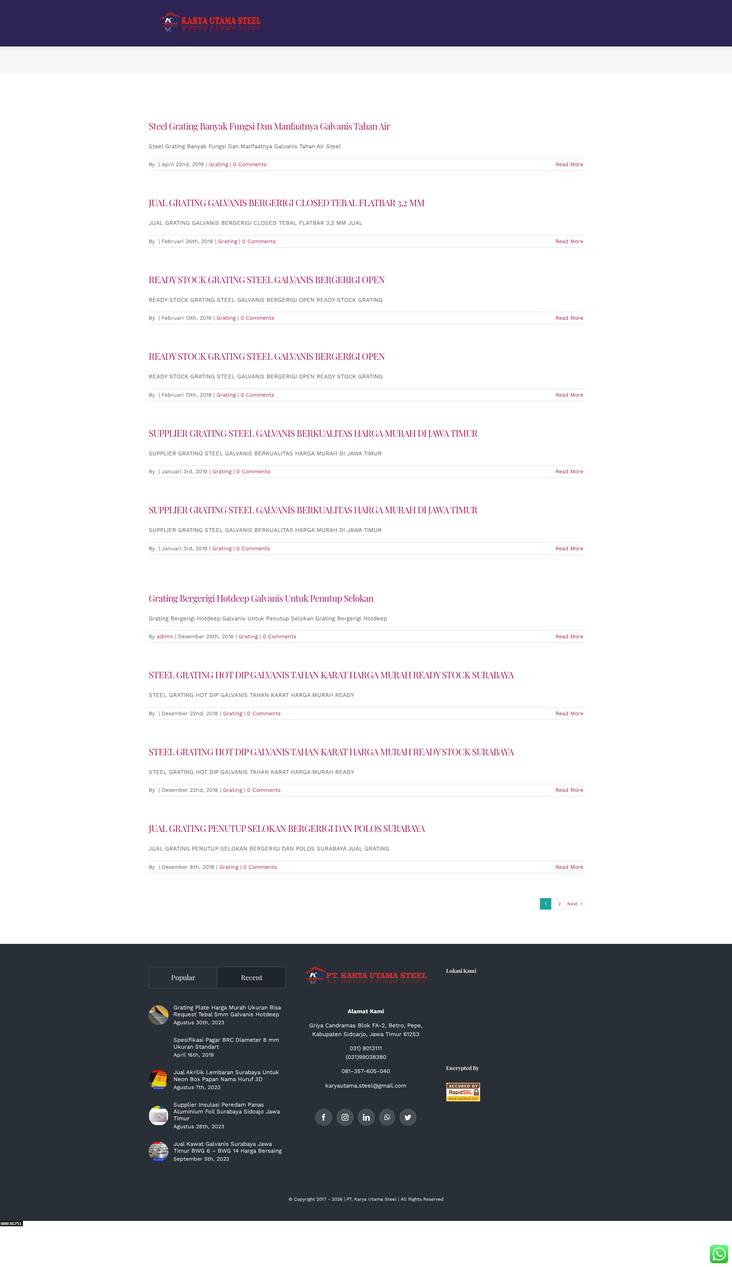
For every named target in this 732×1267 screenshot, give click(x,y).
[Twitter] (408, 1117)
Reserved (433, 1199)
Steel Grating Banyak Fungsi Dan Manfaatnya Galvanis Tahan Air (269, 126)
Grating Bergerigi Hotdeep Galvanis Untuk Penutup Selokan (261, 598)
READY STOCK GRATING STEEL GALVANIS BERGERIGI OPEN (267, 279)
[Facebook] (323, 1117)
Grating (218, 164)
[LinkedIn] (366, 1117)
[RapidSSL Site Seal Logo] (463, 1086)
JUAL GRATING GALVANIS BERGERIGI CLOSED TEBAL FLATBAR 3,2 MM (286, 202)
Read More (569, 164)
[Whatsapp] (387, 1117)
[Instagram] (345, 1117)
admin (165, 636)
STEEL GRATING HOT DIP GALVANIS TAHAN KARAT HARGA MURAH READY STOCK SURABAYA (331, 674)
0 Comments (249, 164)
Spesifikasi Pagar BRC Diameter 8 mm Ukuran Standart (226, 1043)
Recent (251, 977)
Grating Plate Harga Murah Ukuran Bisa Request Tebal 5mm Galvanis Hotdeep (227, 1011)
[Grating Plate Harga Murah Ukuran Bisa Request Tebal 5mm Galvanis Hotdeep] (159, 1015)
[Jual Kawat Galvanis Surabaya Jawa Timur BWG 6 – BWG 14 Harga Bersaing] (159, 1151)
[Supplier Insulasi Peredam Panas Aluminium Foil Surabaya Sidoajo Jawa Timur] (159, 1116)
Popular (183, 977)
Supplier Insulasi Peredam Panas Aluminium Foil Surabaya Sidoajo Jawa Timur (226, 1111)
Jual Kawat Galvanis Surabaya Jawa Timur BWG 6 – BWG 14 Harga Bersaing (227, 1147)
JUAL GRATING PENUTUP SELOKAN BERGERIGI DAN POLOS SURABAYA (287, 828)
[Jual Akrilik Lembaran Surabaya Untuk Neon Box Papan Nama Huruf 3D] (159, 1080)
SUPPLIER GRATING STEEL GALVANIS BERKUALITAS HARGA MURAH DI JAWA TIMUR (313, 433)
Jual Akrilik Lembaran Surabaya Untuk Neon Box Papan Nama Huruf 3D (226, 1076)
